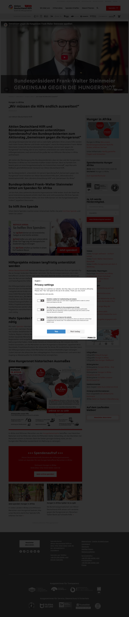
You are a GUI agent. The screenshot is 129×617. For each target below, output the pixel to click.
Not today (75, 331)
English (37, 281)
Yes (56, 331)
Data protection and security (44, 294)
